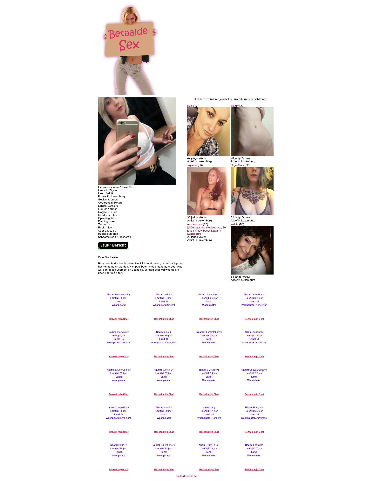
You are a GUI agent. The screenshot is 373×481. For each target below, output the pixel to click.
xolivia (234, 224)
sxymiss (192, 165)
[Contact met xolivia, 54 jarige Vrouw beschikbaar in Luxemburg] (252, 273)
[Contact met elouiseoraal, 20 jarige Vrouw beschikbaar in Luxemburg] (208, 233)
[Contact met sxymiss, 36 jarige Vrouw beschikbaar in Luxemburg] (208, 214)
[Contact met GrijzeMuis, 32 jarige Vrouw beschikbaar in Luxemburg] (252, 214)
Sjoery (235, 105)
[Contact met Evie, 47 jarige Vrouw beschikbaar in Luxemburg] (208, 155)
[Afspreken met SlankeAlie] (137, 183)
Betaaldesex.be (186, 476)
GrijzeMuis (237, 165)
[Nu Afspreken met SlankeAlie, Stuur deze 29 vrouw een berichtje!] (113, 247)
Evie (190, 105)
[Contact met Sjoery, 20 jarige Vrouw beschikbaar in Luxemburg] (252, 155)
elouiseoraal (194, 224)
